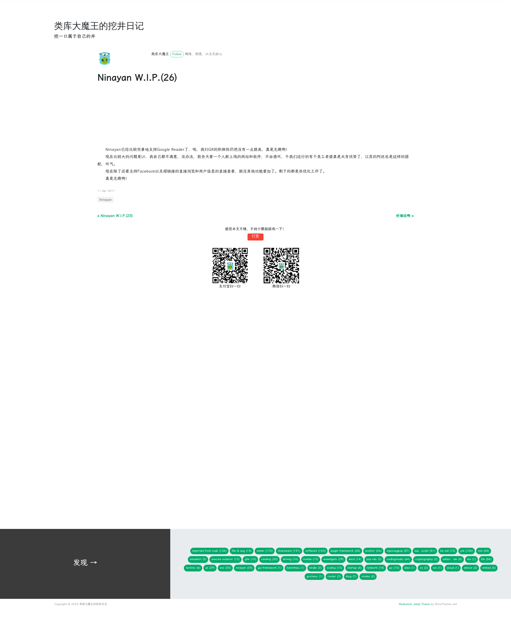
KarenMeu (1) (295, 567)
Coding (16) (334, 567)
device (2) (470, 567)
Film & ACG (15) (242, 550)
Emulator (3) (198, 559)
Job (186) (466, 550)
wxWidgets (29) (333, 559)
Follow (176, 54)
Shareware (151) (289, 550)
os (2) (424, 567)
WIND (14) (355, 559)
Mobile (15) (310, 559)
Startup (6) (354, 567)
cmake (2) (368, 576)
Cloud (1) (453, 567)
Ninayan (105, 200)
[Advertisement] (217, 118)
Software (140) (315, 550)
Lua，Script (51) (425, 550)
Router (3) (334, 576)
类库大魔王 (160, 54)
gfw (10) (250, 559)
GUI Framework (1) (269, 567)
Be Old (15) (447, 550)
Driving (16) (290, 559)
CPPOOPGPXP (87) (398, 550)
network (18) (375, 567)
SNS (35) (225, 567)
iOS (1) (437, 567)
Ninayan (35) (244, 567)
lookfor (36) (373, 550)
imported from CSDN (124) (209, 550)
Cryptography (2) (426, 559)
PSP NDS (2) (373, 559)
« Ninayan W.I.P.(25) (115, 216)
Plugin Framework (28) (345, 550)
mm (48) (483, 550)
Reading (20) (269, 559)
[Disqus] (255, 359)
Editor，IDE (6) (452, 559)
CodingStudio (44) (398, 559)
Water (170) (265, 550)
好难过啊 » (405, 216)
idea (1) (409, 567)
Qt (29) (210, 567)
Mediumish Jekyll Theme (414, 604)
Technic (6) (193, 567)
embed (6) (489, 567)
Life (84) (486, 559)
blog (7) (351, 576)
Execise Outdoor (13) (225, 559)
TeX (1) (471, 559)
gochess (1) (314, 576)
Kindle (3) (315, 567)
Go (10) (394, 567)
